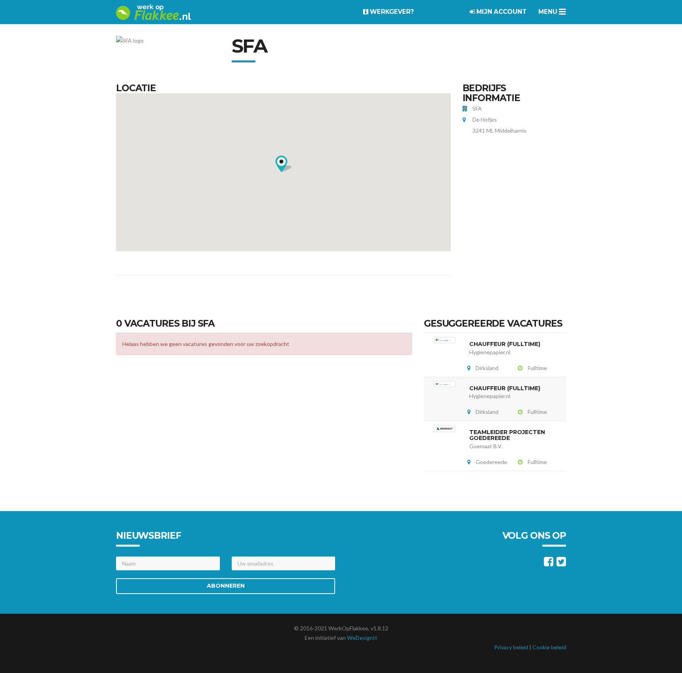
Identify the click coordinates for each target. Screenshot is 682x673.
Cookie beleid (549, 647)
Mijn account (500, 11)
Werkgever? (391, 11)
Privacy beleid (511, 647)
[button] (283, 164)
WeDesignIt (362, 637)
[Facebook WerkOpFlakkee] (548, 563)
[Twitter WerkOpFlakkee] (561, 563)
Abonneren (226, 585)
